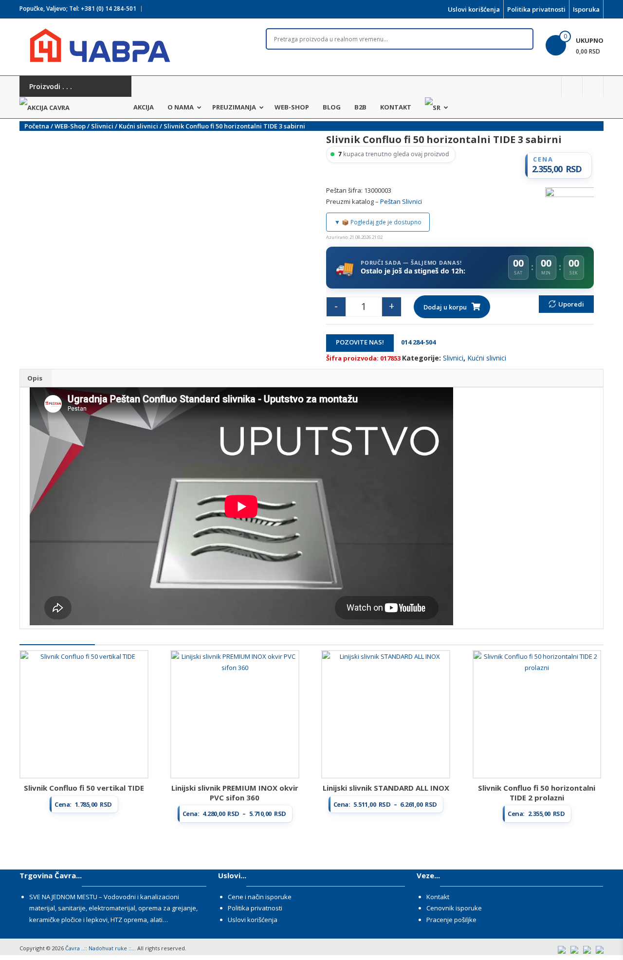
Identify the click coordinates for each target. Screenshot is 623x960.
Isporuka (586, 9)
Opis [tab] (34, 378)
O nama (180, 107)
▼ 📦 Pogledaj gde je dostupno (377, 222)
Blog (332, 107)
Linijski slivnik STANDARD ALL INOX (386, 788)
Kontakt (395, 107)
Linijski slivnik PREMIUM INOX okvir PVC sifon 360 (234, 792)
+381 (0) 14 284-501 (108, 8)
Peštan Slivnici (401, 201)
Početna (36, 126)
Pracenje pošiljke (451, 919)
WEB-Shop (292, 107)
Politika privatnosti (536, 9)
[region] (399, 60)
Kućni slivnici (138, 126)
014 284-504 (415, 342)
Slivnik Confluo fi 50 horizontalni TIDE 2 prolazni (536, 792)
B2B (360, 107)
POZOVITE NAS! (360, 342)
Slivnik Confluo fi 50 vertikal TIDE (84, 788)
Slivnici (102, 126)
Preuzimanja (234, 107)
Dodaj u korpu (445, 307)
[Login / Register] (593, 86)
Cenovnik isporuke (454, 908)
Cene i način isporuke (260, 896)
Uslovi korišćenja (474, 9)
